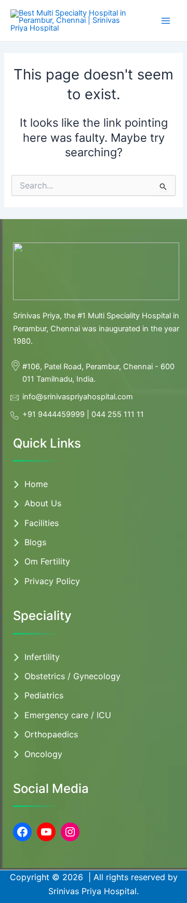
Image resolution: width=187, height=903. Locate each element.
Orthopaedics (51, 734)
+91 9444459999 (53, 414)
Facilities (41, 523)
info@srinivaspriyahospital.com (77, 396)
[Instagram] (70, 832)
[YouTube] (46, 832)
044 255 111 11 (117, 414)
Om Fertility (47, 561)
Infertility (42, 657)
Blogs (35, 542)
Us (56, 503)
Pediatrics (43, 695)
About (37, 503)
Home (36, 484)
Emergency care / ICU (67, 715)
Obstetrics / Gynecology (72, 676)
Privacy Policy (52, 581)
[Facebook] (22, 832)
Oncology (43, 754)
